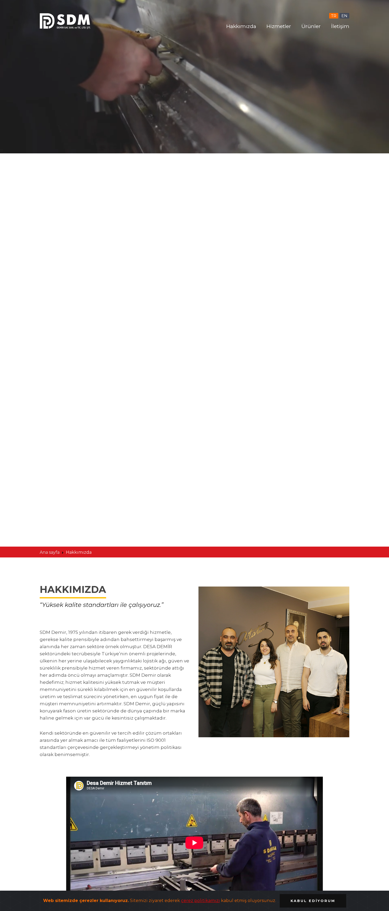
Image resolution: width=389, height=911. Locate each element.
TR (333, 15)
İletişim (340, 26)
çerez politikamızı (200, 900)
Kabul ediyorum (313, 901)
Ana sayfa (50, 552)
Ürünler (311, 26)
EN (344, 15)
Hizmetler (278, 26)
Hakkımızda (241, 26)
